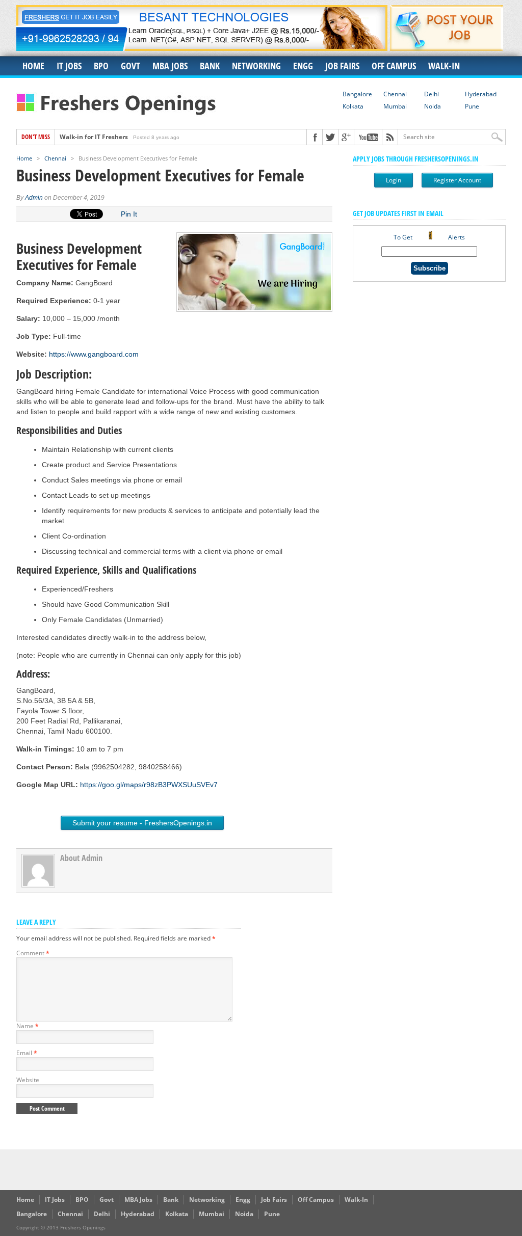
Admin (34, 197)
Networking (256, 66)
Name (27, 1026)
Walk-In (444, 66)
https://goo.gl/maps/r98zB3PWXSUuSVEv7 (149, 785)
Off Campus (394, 66)
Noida (432, 106)
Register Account (457, 180)
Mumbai (395, 106)
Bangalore (357, 94)
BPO (101, 66)
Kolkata (353, 106)
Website (27, 1080)
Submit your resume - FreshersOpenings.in (142, 823)
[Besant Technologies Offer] (201, 48)
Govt (130, 66)
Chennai (395, 94)
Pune (472, 106)
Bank (210, 66)
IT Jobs (69, 66)
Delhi (431, 94)
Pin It (129, 214)
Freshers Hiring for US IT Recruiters (113, 141)
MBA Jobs (170, 66)
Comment (32, 953)
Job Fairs (342, 66)
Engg (303, 66)
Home (33, 66)
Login (393, 180)
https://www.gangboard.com (94, 354)
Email (26, 1053)
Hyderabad (481, 94)
